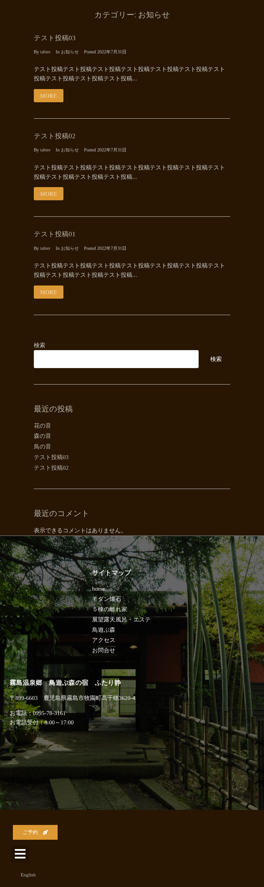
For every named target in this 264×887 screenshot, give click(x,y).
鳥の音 (42, 446)
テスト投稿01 (55, 234)
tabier (45, 52)
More (48, 95)
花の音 (42, 425)
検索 (39, 345)
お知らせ (70, 52)
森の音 (42, 436)
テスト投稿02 (55, 136)
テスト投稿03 (55, 38)
